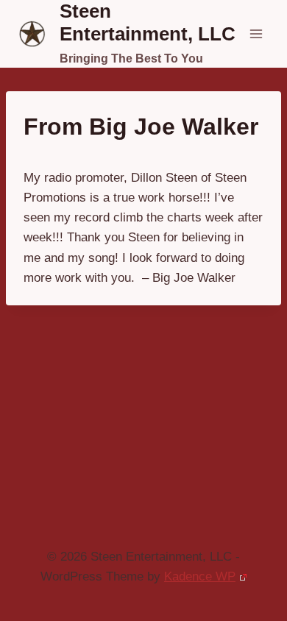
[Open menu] (255, 33)
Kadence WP (199, 576)
